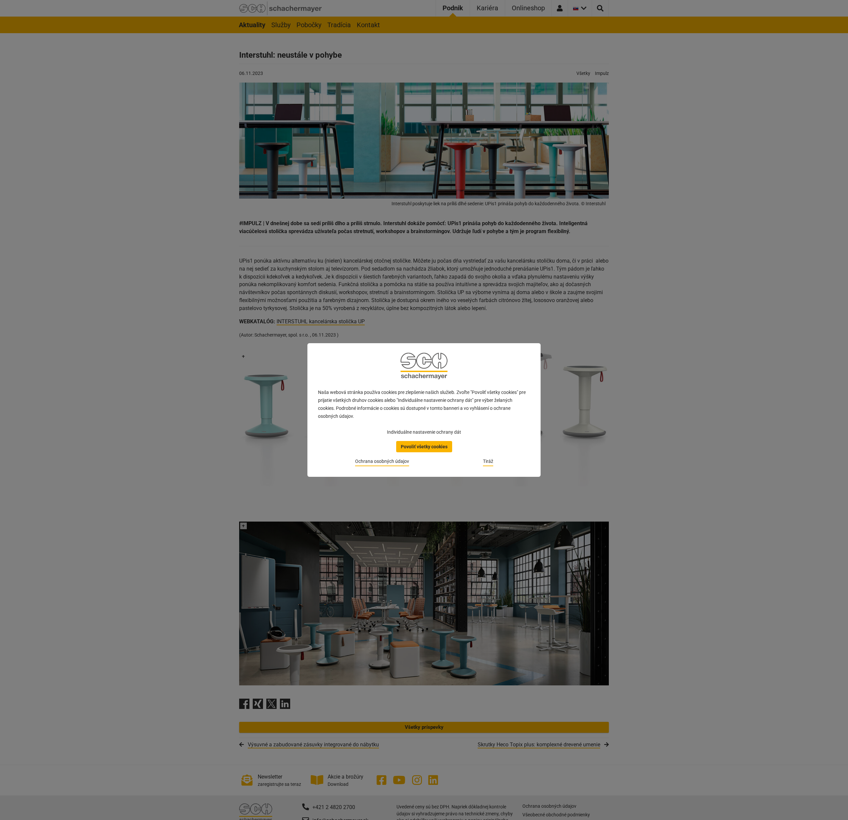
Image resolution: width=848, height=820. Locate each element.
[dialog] (424, 410)
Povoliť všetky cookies (424, 446)
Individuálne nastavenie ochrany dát (424, 432)
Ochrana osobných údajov (382, 461)
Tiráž (488, 461)
